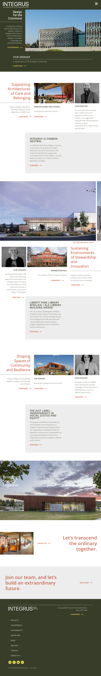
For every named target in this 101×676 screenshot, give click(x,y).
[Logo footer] (23, 607)
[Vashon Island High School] (54, 93)
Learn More (38, 116)
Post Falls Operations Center (83, 242)
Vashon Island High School (70, 99)
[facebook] (14, 662)
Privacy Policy (32, 668)
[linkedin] (18, 662)
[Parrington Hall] (47, 257)
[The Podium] (54, 365)
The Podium (70, 371)
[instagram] (10, 662)
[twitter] (22, 662)
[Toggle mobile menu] (96, 3)
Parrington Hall (63, 263)
